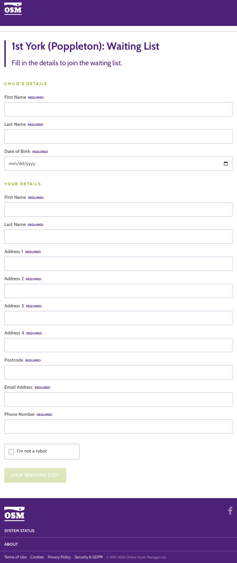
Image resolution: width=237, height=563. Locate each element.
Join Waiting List (35, 475)
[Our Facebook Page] (230, 511)
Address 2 (22, 278)
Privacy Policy (59, 557)
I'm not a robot (32, 451)
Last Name (23, 124)
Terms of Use (15, 557)
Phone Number (28, 414)
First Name (24, 97)
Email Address (27, 387)
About (11, 544)
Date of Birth (26, 151)
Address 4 (23, 333)
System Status (19, 530)
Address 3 (23, 305)
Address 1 (22, 251)
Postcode (22, 360)
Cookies (37, 557)
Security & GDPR (89, 557)
